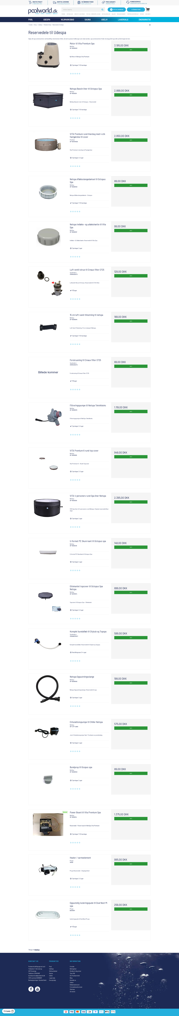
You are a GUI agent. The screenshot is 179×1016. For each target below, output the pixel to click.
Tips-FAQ (72, 973)
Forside (63, 14)
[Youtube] (37, 989)
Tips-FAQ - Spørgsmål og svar (93, 14)
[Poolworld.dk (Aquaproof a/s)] (42, 11)
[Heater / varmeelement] (48, 874)
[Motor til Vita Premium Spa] (48, 60)
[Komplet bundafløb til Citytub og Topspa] (48, 648)
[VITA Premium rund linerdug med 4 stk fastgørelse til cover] (48, 150)
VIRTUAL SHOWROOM (118, 9)
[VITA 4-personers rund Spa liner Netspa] (48, 512)
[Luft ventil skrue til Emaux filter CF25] (48, 286)
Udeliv (104, 19)
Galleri (114, 14)
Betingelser (70, 14)
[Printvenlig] (150, 24)
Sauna (88, 19)
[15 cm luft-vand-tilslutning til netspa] (48, 331)
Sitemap (142, 14)
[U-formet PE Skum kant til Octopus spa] (48, 557)
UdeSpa (46, 19)
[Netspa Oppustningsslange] (48, 693)
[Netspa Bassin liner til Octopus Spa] (48, 105)
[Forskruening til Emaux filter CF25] (48, 376)
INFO (131, 49)
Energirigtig (145, 19)
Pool (30, 19)
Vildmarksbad (67, 19)
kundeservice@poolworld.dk (36, 975)
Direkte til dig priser (79, 14)
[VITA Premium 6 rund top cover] (48, 467)
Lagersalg (123, 19)
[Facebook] (31, 989)
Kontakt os (73, 980)
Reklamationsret (121, 14)
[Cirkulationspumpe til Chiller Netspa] (48, 738)
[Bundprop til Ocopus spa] (48, 783)
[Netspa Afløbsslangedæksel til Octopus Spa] (48, 195)
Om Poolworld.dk (106, 14)
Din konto (147, 14)
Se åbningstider (135, 9)
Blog (71, 978)
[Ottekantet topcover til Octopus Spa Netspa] (48, 603)
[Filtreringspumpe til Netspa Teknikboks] (48, 422)
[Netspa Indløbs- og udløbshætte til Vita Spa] (48, 241)
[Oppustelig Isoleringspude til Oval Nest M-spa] (48, 919)
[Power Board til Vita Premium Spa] (48, 829)
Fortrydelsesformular (132, 14)
